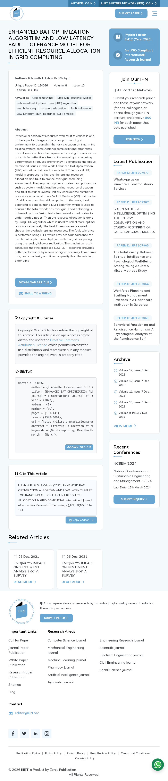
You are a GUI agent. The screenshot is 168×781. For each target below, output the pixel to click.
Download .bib (80, 447)
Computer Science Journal (67, 640)
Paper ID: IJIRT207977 (133, 173)
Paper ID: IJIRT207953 (133, 318)
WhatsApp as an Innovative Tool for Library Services (133, 184)
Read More (23, 582)
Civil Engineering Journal (118, 662)
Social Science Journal (116, 670)
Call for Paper (18, 640)
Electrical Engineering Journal (121, 655)
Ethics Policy (53, 753)
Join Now (132, 139)
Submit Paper (129, 13)
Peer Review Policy (103, 753)
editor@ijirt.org (27, 713)
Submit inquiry (132, 499)
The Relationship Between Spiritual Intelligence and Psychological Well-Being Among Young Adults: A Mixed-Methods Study (133, 261)
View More (123, 426)
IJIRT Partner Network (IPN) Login (127, 3)
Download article (34, 282)
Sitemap (14, 684)
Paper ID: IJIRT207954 (133, 284)
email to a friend (38, 293)
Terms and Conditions (135, 753)
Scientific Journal (112, 648)
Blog (11, 692)
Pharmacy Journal (61, 667)
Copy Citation (82, 519)
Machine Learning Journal (67, 660)
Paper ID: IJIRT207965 (133, 245)
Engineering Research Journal (122, 640)
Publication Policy (28, 753)
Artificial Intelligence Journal (69, 675)
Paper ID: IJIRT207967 (133, 202)
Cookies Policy (84, 758)
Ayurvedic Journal (61, 682)
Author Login (81, 3)
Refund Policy (76, 753)
